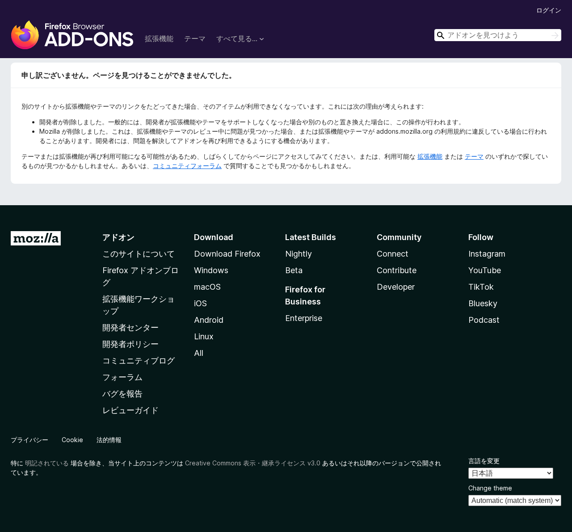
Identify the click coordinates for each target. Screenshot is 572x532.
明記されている (47, 463)
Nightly (298, 253)
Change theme (490, 488)
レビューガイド (130, 410)
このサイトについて (138, 253)
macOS (207, 286)
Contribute (396, 270)
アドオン (118, 237)
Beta (294, 270)
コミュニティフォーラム (187, 165)
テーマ (195, 38)
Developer (396, 286)
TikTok (481, 286)
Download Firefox (227, 253)
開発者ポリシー (130, 344)
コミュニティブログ (138, 360)
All (198, 353)
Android (208, 320)
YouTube (484, 270)
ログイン (548, 10)
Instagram (486, 253)
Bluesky (482, 303)
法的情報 (109, 439)
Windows (211, 270)
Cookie (72, 439)
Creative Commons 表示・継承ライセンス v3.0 (252, 463)
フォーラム (122, 377)
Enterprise (303, 318)
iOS (200, 303)
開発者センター (130, 327)
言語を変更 (484, 460)
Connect (392, 253)
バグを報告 (122, 393)
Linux (204, 336)
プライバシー (29, 439)
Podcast (484, 320)
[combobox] (497, 35)
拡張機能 (159, 38)
